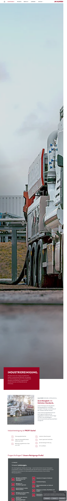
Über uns (26, 1)
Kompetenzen (11, 1)
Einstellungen (62, 498)
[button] (65, 491)
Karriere (33, 1)
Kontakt (40, 1)
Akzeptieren (47, 498)
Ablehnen (54, 498)
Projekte (19, 1)
